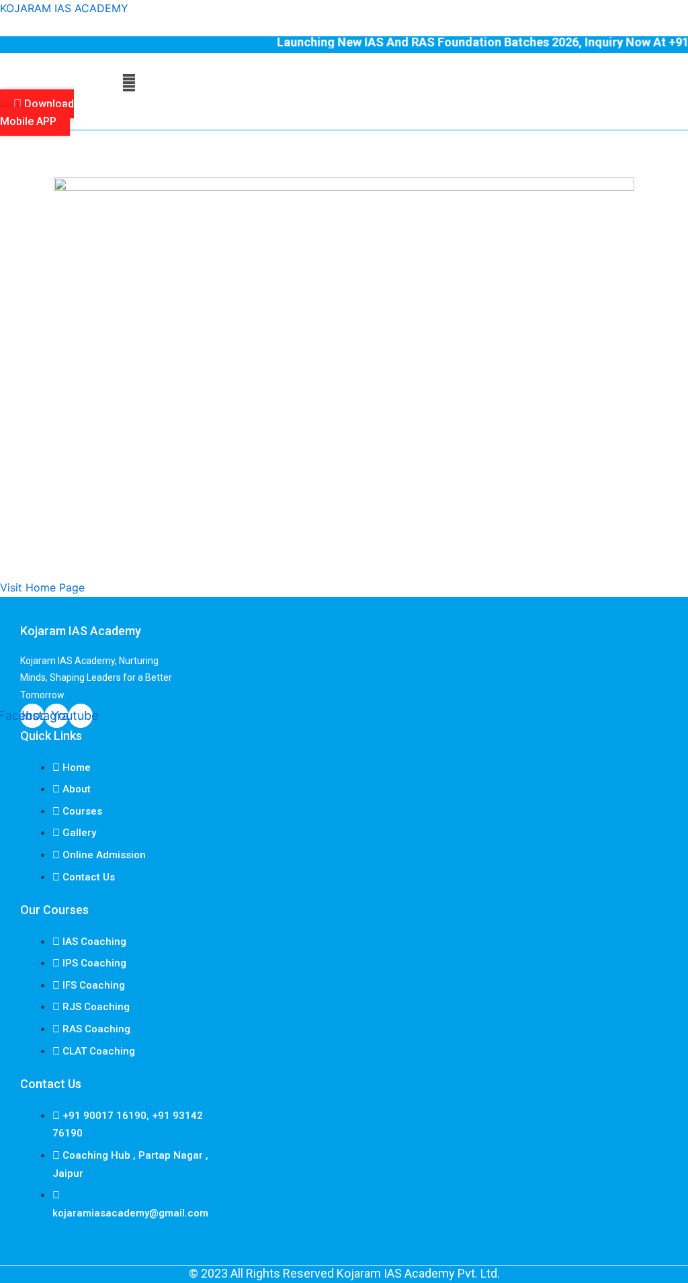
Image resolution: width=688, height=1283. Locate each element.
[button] (128, 83)
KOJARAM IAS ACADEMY (64, 8)
